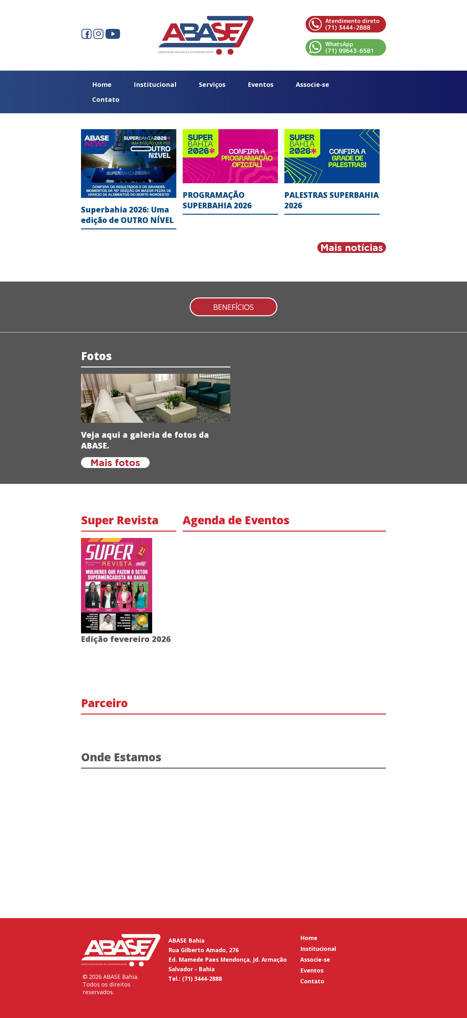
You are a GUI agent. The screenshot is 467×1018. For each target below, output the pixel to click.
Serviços (212, 84)
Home (102, 84)
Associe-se (312, 84)
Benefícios (233, 307)
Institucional (155, 84)
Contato (105, 99)
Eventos (261, 84)
